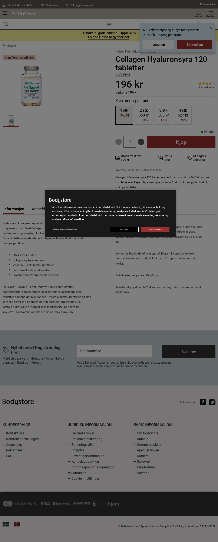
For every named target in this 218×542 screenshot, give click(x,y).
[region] (110, 213)
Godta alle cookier (155, 229)
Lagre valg (124, 229)
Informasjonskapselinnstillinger (65, 229)
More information (73, 219)
